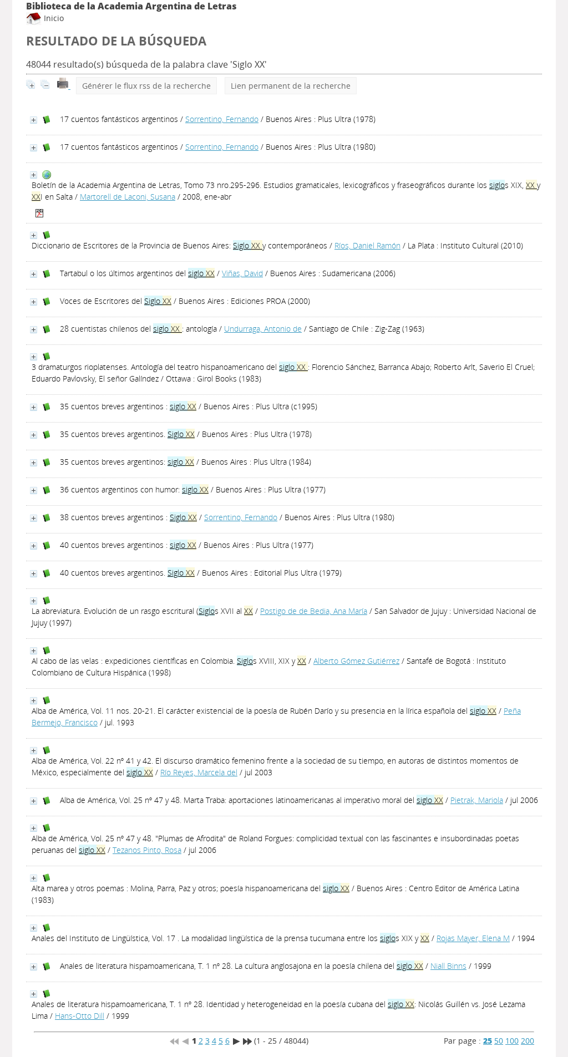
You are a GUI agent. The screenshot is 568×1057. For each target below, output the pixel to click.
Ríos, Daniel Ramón (367, 245)
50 (498, 1040)
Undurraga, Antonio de (263, 328)
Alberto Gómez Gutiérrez (356, 660)
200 (527, 1040)
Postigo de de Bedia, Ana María (313, 611)
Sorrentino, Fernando (221, 119)
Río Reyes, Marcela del (198, 772)
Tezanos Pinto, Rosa (147, 850)
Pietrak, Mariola (476, 800)
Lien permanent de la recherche (291, 85)
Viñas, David (242, 273)
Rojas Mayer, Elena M (473, 938)
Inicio (53, 18)
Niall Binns (448, 966)
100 (512, 1040)
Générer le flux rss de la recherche (146, 85)
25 (487, 1040)
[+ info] (33, 120)
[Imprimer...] (63, 85)
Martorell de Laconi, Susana (127, 196)
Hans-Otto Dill (79, 1015)
